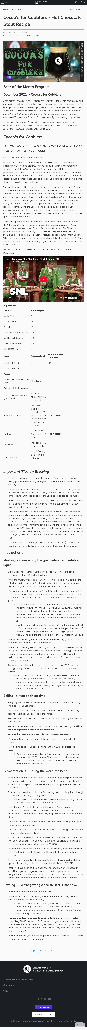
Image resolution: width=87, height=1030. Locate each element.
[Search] (76, 2)
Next (80, 9)
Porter (29, 36)
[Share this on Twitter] (33, 950)
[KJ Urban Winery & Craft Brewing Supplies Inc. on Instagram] (45, 999)
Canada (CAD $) (42, 1014)
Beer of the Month (10, 36)
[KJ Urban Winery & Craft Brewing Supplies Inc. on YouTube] (49, 999)
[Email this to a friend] (52, 950)
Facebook (21, 125)
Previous (71, 9)
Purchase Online (11, 157)
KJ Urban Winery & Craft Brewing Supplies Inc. (37, 1021)
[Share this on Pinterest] (46, 950)
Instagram (36, 125)
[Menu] (1, 2)
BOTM (23, 36)
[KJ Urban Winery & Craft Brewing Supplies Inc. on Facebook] (41, 999)
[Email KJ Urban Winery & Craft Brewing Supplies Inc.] (37, 999)
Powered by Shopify (67, 1021)
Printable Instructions (31, 157)
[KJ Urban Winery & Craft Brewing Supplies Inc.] (43, 2)
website (11, 125)
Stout (37, 36)
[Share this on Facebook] (40, 950)
